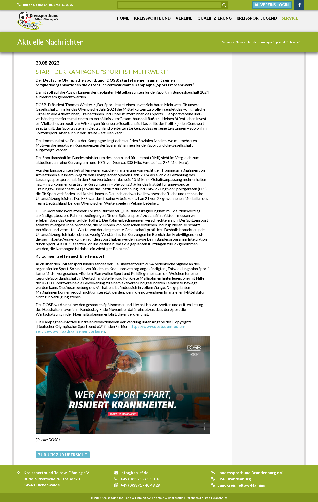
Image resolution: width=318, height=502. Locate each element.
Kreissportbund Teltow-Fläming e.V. (57, 472)
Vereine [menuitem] (184, 18)
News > (240, 42)
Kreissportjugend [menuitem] (257, 18)
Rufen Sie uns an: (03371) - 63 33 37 (48, 5)
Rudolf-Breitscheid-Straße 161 (52, 478)
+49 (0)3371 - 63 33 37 (140, 478)
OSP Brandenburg (234, 478)
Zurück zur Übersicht (62, 454)
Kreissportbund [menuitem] (152, 18)
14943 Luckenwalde (42, 484)
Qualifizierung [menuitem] (214, 18)
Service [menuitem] (290, 18)
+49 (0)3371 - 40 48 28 (140, 485)
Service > (228, 42)
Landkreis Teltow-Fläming (241, 485)
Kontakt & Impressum (168, 498)
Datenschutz (194, 498)
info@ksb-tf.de (134, 472)
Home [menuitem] (123, 18)
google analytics (216, 498)
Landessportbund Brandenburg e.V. (250, 472)
